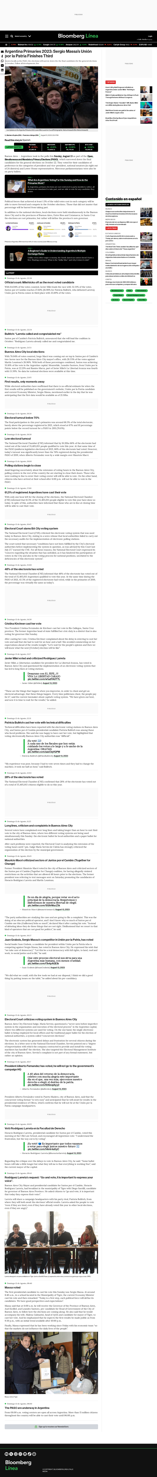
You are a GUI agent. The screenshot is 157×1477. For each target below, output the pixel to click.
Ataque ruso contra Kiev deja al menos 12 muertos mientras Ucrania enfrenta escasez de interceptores (121, 214)
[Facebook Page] (6, 1454)
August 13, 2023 (50, 683)
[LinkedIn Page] (25, 1454)
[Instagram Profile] (20, 1454)
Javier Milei (141, 300)
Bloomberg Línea (117, 290)
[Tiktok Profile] (29, 1454)
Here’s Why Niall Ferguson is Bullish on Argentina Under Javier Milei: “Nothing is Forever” (120, 89)
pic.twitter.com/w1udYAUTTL (44, 679)
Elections (115, 300)
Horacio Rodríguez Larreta (136, 295)
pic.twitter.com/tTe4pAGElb (43, 963)
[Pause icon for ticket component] (6, 44)
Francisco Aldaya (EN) (31, 135)
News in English (128, 300)
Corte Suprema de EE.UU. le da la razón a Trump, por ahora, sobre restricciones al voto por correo (122, 238)
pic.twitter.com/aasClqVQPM (44, 751)
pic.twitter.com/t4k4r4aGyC (43, 1149)
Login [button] (150, 36)
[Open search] (12, 36)
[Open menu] (7, 36)
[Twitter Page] (11, 1454)
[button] (2, 52)
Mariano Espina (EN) (14, 135)
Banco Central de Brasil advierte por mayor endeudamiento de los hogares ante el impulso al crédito (122, 265)
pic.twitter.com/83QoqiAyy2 (43, 1084)
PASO (129, 290)
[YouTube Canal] (16, 1454)
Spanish (26, 140)
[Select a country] (30, 36)
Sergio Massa (118, 295)
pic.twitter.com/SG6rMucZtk (44, 905)
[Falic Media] (138, 39)
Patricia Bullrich (141, 290)
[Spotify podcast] (34, 1454)
